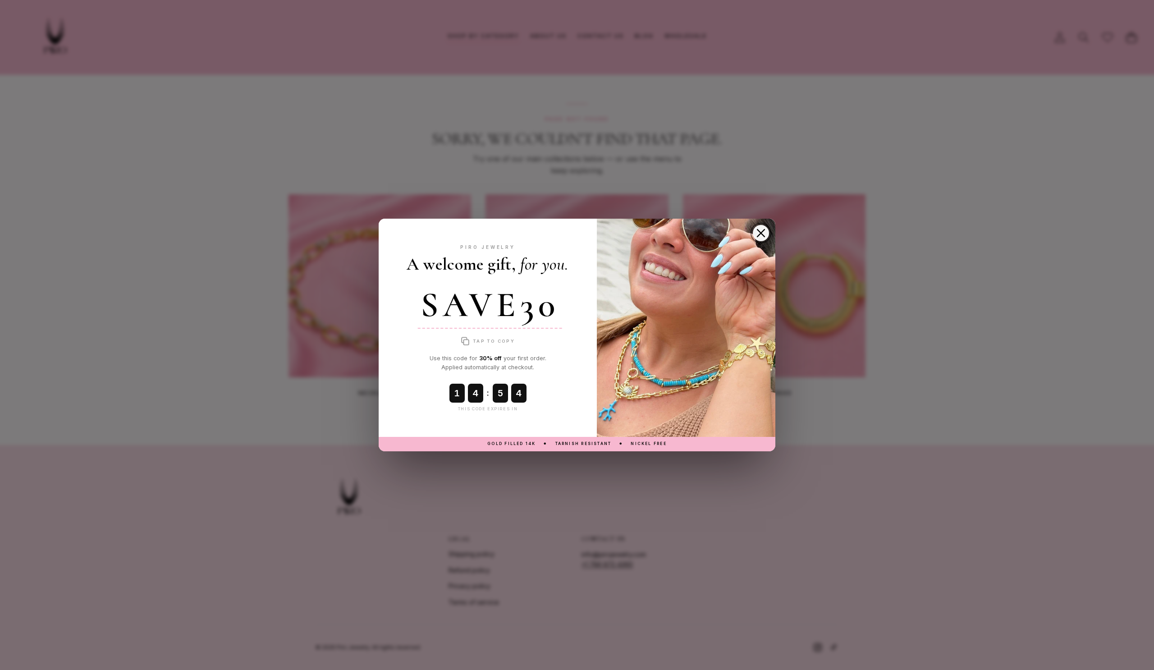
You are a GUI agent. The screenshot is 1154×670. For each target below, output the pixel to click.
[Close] (761, 233)
